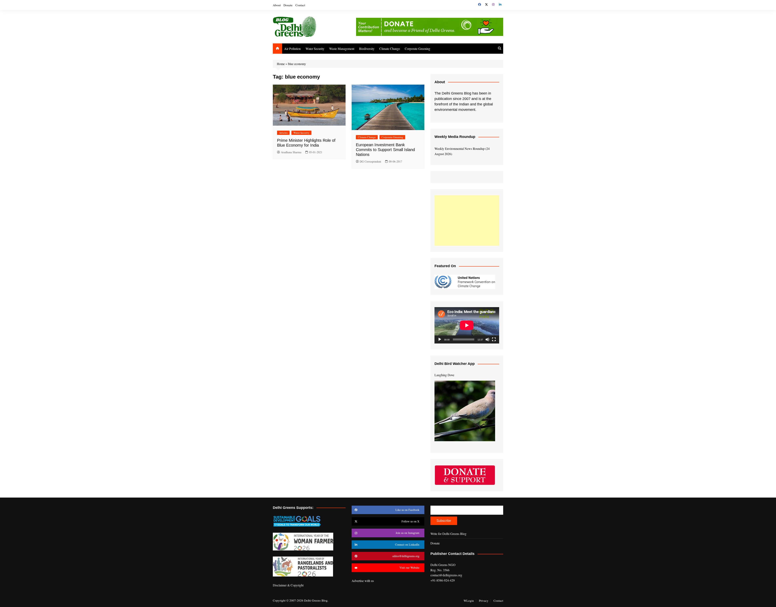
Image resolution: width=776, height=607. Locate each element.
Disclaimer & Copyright (288, 585)
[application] (466, 325)
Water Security (315, 48)
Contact (300, 5)
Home (281, 64)
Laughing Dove (444, 375)
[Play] (440, 339)
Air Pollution (292, 48)
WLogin (469, 600)
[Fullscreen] (494, 339)
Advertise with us (363, 581)
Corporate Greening (417, 48)
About (277, 5)
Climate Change (389, 48)
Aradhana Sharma (291, 152)
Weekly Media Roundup (454, 137)
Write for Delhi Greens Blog (448, 533)
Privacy (483, 600)
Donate (288, 5)
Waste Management (341, 48)
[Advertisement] (466, 220)
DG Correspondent (370, 161)
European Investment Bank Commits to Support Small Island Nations (385, 150)
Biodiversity (366, 48)
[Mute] (487, 339)
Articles (283, 132)
